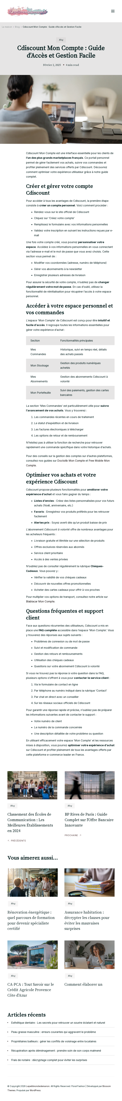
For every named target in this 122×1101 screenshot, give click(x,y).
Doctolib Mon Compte (71, 460)
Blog (61, 40)
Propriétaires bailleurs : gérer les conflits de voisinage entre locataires (53, 1041)
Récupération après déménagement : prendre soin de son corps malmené (56, 1050)
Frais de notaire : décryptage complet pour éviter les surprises (49, 1060)
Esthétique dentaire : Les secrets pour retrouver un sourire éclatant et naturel (58, 1022)
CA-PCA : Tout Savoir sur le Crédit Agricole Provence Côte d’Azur (30, 990)
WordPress (35, 1090)
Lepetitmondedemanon (38, 1086)
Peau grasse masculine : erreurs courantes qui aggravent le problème (53, 1032)
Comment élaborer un (83, 984)
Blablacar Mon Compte (40, 601)
